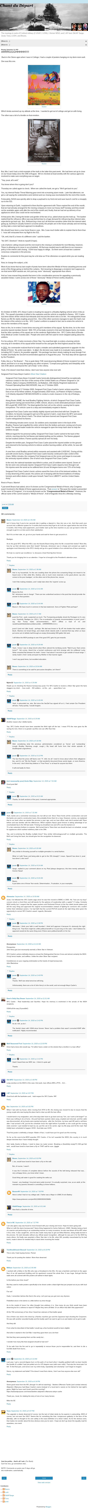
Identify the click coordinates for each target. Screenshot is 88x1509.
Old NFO (10, 1080)
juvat (14, 589)
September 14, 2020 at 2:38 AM (29, 569)
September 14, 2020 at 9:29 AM (31, 645)
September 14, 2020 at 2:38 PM (31, 923)
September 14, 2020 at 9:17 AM (29, 614)
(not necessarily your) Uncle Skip (20, 781)
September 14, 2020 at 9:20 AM (29, 848)
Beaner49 (16, 1191)
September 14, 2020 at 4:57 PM (22, 1093)
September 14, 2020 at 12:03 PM (35, 1043)
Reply (9, 560)
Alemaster (10, 896)
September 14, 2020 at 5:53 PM (29, 1158)
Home (44, 1478)
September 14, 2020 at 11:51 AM (38, 998)
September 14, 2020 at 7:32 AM (44, 781)
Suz (8, 1106)
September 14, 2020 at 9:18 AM (29, 741)
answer (54, 489)
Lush (6, 1492)
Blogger (48, 1507)
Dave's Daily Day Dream (16, 998)
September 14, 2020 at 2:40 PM (31, 975)
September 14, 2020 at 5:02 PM (21, 1106)
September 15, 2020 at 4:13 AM (25, 1359)
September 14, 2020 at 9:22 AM (31, 796)
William (9, 1268)
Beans (9, 520)
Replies (12, 565)
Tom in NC (11, 1222)
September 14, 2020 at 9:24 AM (31, 865)
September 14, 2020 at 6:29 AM (28, 719)
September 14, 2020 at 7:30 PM (32, 1191)
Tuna (9, 1411)
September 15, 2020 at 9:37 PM (22, 1411)
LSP (8, 1093)
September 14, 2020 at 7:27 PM (26, 1222)
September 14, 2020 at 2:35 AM (23, 520)
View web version (44, 1482)
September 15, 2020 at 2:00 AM (24, 1268)
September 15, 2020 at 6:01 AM (34, 1206)
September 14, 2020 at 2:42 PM (31, 1020)
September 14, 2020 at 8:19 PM (38, 1250)
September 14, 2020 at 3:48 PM (25, 1080)
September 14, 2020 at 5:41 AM (31, 589)
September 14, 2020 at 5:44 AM (31, 603)
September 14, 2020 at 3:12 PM (31, 756)
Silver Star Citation (38, 374)
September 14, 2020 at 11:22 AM (29, 944)
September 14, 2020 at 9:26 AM (31, 878)
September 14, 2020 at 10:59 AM (27, 896)
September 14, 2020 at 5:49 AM (31, 700)
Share (5, 508)
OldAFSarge (11, 719)
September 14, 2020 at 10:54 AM (30, 666)
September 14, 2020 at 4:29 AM (25, 683)
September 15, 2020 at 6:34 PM (28, 1381)
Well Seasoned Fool (14, 1043)
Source (44, 107)
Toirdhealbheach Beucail (16, 1250)
